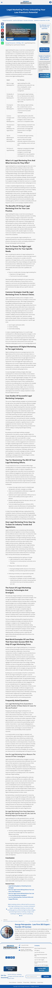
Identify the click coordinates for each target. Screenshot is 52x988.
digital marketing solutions (14, 904)
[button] (2, 2)
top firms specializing (28, 913)
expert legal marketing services (15, 906)
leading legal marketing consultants (22, 908)
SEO (23, 43)
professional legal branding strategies (26, 910)
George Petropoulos (10, 43)
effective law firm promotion (28, 904)
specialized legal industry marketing (17, 912)
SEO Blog (18, 43)
